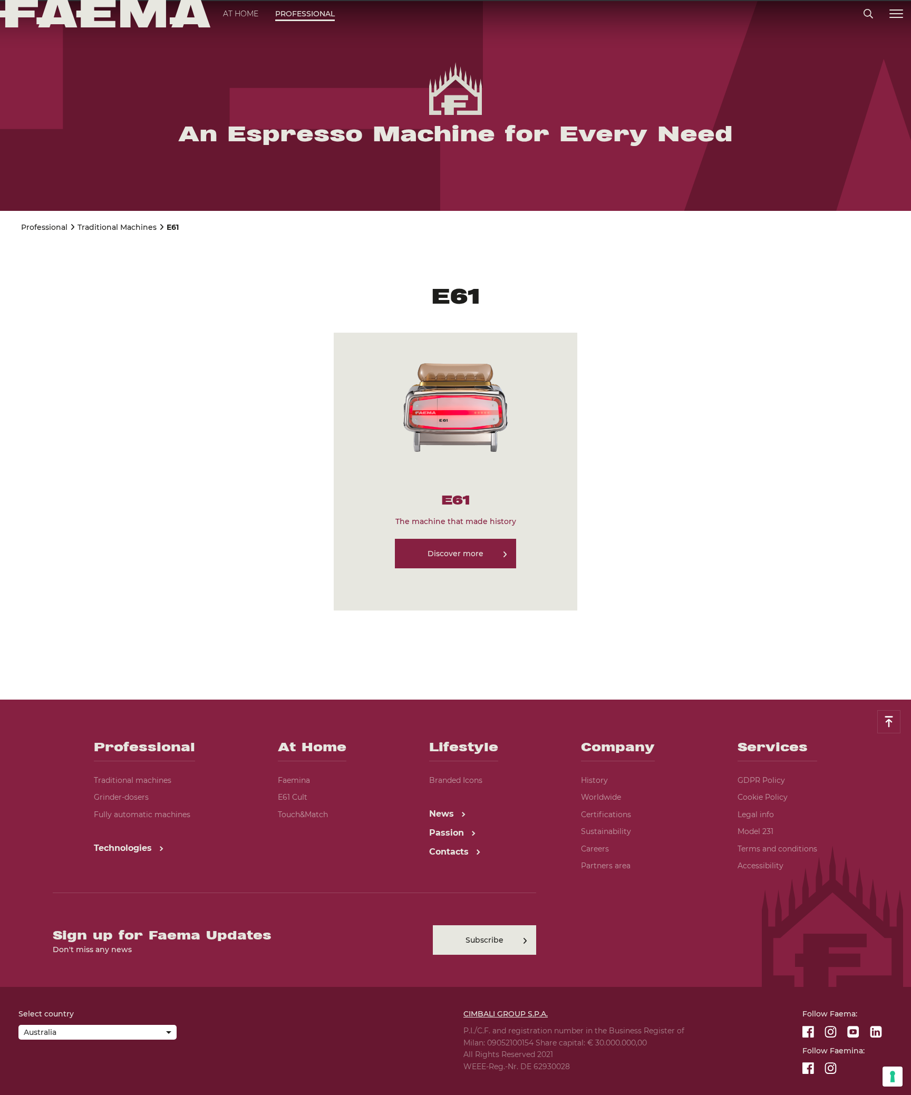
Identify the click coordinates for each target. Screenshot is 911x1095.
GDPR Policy (761, 780)
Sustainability (606, 831)
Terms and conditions (777, 849)
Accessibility (760, 865)
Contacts (450, 852)
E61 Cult (292, 797)
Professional (305, 13)
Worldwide (601, 797)
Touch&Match (303, 814)
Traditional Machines (117, 227)
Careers (595, 849)
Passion (448, 833)
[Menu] (896, 14)
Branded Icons (455, 780)
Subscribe (484, 940)
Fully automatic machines (142, 814)
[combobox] (97, 1033)
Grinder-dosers (121, 797)
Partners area (606, 865)
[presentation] (455, 547)
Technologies (124, 848)
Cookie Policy (763, 797)
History (594, 780)
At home (240, 13)
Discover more (455, 553)
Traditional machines (132, 780)
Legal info (756, 814)
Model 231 (755, 831)
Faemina (294, 780)
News (443, 814)
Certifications (606, 814)
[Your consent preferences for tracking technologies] (893, 1077)
